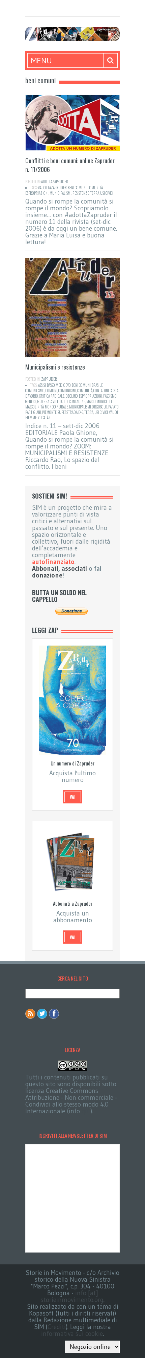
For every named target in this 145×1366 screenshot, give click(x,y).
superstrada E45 (70, 412)
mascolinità (34, 406)
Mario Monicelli (99, 401)
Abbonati (45, 568)
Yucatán (44, 417)
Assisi (42, 385)
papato (113, 406)
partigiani (33, 412)
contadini (101, 390)
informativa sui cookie (72, 1334)
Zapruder (49, 379)
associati (74, 568)
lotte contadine (72, 401)
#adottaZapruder (52, 187)
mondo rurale (56, 406)
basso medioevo (59, 385)
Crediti (57, 1327)
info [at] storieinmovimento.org (72, 1296)
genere (30, 401)
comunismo (67, 390)
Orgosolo (99, 406)
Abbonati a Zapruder (72, 903)
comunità (95, 187)
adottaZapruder (54, 181)
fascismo (110, 396)
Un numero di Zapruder (72, 763)
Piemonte (49, 412)
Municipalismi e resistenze (55, 366)
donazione (47, 575)
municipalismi (60, 193)
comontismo (35, 390)
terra (94, 193)
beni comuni (77, 187)
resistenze (80, 193)
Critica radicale (51, 396)
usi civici (107, 193)
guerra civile (48, 401)
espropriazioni (37, 193)
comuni (51, 390)
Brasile (97, 385)
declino (71, 396)
